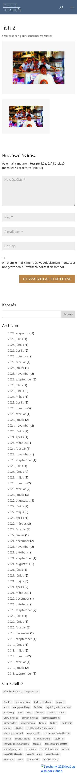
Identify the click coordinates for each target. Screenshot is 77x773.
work (20, 759)
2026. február (17, 362)
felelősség (9, 712)
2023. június (16, 472)
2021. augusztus (19, 564)
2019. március (17, 656)
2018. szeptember (20, 673)
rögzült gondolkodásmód (57, 733)
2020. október (17, 604)
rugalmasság (33, 733)
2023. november (19, 454)
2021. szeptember (20, 558)
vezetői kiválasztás (13, 754)
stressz (7, 738)
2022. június (16, 506)
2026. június (16, 345)
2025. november (19, 374)
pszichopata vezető (13, 733)
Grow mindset (11, 717)
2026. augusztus (19, 333)
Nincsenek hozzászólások (37, 35)
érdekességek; (51, 759)
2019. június (16, 645)
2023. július (15, 466)
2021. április (16, 587)
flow (20, 712)
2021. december (19, 541)
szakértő (59, 738)
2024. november (19, 426)
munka (7, 728)
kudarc (53, 723)
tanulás (37, 743)
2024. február (17, 449)
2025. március (17, 408)
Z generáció (33, 759)
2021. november (19, 547)
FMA (29, 712)
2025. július (15, 385)
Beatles (7, 702)
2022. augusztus (19, 500)
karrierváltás (10, 723)
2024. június (16, 431)
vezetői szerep (34, 754)
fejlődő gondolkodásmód (58, 707)
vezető (65, 749)
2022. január (16, 535)
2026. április (16, 351)
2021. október (17, 552)
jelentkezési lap (13, 691)
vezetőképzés (52, 754)
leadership (66, 723)
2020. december (19, 599)
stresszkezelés (22, 738)
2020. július (15, 616)
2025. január (16, 420)
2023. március (17, 483)
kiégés (42, 723)
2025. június (16, 391)
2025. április (16, 402)
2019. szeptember (20, 639)
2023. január (16, 495)
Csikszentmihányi (43, 702)
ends (6, 707)
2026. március (17, 356)
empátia (60, 702)
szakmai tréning (42, 738)
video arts (8, 759)
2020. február (17, 627)
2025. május (16, 397)
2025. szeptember (20, 379)
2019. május (16, 650)
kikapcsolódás (28, 723)
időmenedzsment (50, 717)
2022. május (16, 512)
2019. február (17, 662)
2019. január (16, 668)
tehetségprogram (12, 749)
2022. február (17, 529)
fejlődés (38, 707)
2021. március (17, 593)
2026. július (15, 339)
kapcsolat (32, 691)
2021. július (15, 570)
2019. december (19, 633)
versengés (31, 749)
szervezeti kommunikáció (16, 743)
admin (15, 35)
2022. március (17, 524)
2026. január (16, 368)
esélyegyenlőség (21, 707)
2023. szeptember (20, 460)
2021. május (16, 581)
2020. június (16, 622)
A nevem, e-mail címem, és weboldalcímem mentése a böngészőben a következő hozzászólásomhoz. (38, 265)
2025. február (17, 414)
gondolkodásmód (56, 712)
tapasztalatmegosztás (56, 743)
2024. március (17, 443)
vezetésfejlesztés (49, 749)
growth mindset (30, 717)
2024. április (16, 437)
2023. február (17, 489)
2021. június (16, 575)
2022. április (16, 518)
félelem (39, 712)
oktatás (18, 728)
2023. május (16, 477)
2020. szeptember (20, 610)
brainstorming (23, 702)
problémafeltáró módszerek (41, 728)
